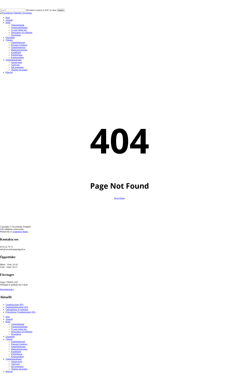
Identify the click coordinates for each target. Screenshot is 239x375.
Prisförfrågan (16, 354)
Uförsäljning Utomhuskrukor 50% (20, 312)
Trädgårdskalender (14, 359)
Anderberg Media (20, 231)
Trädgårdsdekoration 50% (17, 307)
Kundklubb (16, 351)
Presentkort (16, 334)
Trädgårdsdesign (18, 346)
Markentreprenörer (19, 349)
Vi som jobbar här (19, 329)
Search (61, 10)
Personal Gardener (19, 344)
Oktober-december (19, 369)
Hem (8, 317)
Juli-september (17, 366)
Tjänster (9, 339)
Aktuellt (9, 319)
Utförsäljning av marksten (17, 309)
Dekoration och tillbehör (21, 332)
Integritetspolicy (7, 289)
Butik (8, 322)
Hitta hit (9, 371)
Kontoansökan (17, 356)
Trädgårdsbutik (17, 324)
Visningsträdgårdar (19, 327)
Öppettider (10, 336)
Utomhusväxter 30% (15, 304)
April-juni (15, 364)
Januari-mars (16, 361)
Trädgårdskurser (18, 341)
